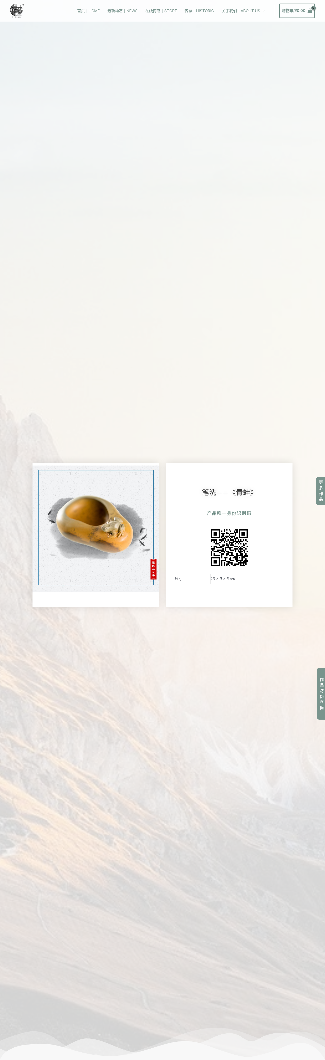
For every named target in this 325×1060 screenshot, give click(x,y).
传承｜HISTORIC (199, 10)
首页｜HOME (88, 10)
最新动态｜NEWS (122, 10)
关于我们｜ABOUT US (241, 10)
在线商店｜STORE (161, 10)
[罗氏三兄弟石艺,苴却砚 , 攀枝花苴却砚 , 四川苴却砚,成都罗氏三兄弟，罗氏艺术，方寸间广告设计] (17, 10)
